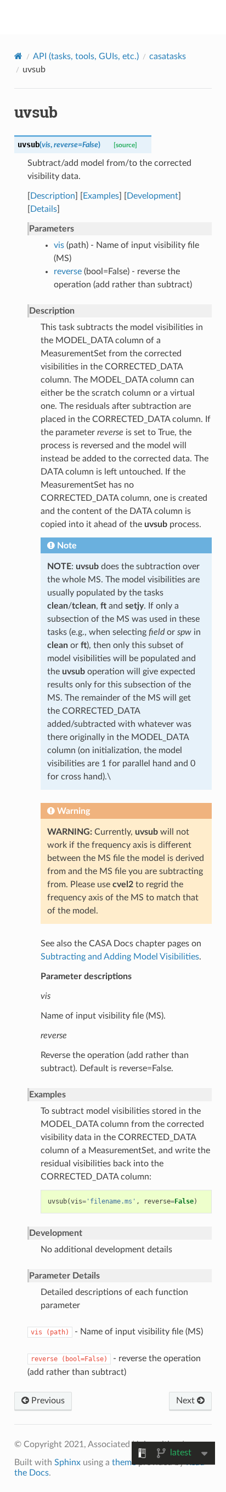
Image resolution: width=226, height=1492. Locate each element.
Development (152, 196)
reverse (68, 271)
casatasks (167, 56)
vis (59, 245)
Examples (101, 196)
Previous (47, 1400)
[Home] (18, 56)
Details (43, 209)
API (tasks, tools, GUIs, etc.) (86, 56)
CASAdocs (120, 17)
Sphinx (67, 1462)
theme (124, 1462)
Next (186, 1400)
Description (52, 196)
